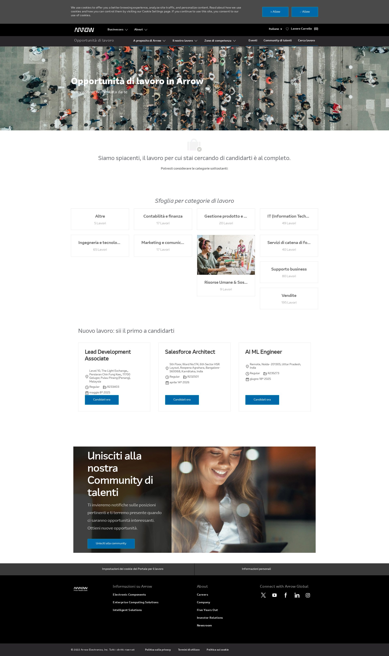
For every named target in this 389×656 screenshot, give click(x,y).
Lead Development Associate (108, 356)
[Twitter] (263, 595)
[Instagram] (308, 595)
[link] (89, 589)
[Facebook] (286, 595)
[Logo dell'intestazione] (84, 30)
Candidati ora (101, 399)
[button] (275, 29)
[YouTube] (274, 595)
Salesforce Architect (190, 352)
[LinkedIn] (297, 595)
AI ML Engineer (263, 352)
